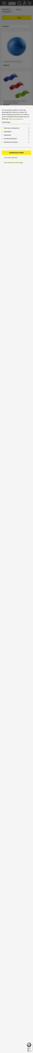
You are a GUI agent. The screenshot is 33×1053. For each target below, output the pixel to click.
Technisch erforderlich (11, 128)
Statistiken (7, 131)
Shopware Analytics (11, 142)
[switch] (29, 1050)
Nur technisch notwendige (13, 162)
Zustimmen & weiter (16, 153)
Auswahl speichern (11, 157)
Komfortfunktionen (10, 138)
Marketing (7, 135)
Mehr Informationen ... (16, 119)
